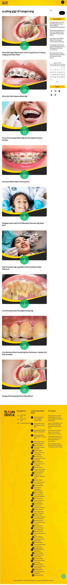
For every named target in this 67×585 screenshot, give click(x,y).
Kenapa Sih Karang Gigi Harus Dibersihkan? (17, 396)
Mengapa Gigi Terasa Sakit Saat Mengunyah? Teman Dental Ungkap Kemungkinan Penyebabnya (57, 25)
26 (55, 77)
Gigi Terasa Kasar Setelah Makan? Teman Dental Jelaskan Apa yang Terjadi (57, 40)
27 (57, 77)
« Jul (57, 81)
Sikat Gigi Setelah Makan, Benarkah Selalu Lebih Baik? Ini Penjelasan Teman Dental (57, 55)
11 (53, 72)
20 (57, 74)
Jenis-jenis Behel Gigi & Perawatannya (16, 182)
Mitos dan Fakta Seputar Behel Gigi (14, 96)
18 (53, 74)
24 (51, 77)
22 (62, 74)
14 (59, 72)
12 (55, 72)
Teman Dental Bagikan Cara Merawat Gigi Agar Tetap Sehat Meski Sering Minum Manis (57, 33)
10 (51, 72)
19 (55, 74)
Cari (51, 10)
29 (62, 77)
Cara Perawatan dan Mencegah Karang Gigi (17, 311)
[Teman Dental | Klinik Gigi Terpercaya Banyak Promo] (5, 3)
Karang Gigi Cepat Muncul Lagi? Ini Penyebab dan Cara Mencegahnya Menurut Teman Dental (57, 47)
